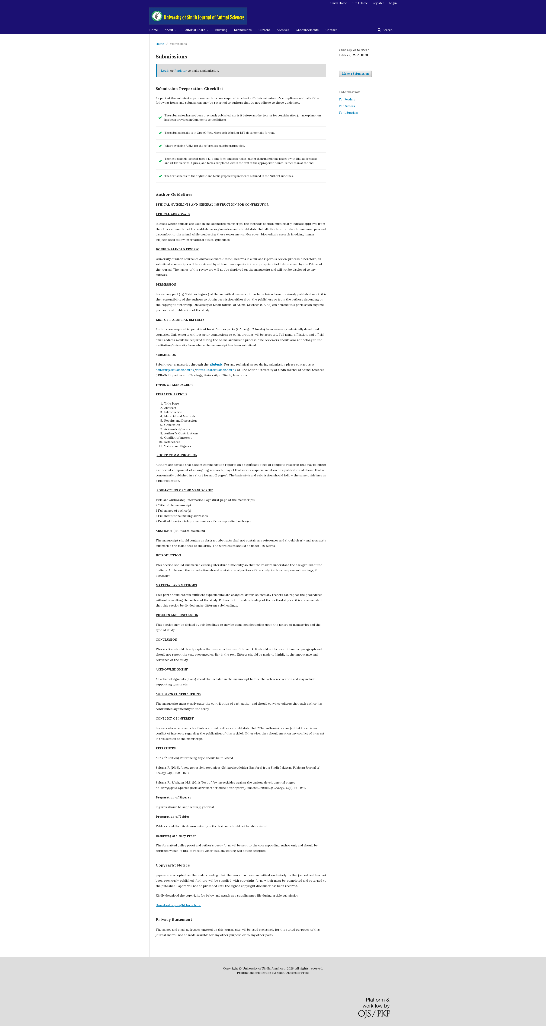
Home (153, 30)
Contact (331, 30)
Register (378, 3)
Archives (283, 30)
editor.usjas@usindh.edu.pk (175, 370)
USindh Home (337, 3)
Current (264, 30)
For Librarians (349, 113)
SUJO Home (360, 3)
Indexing (221, 30)
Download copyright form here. (178, 905)
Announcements (307, 30)
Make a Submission (355, 73)
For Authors (347, 106)
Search (387, 30)
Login (393, 3)
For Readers (347, 99)
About (169, 30)
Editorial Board (194, 30)
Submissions (243, 30)
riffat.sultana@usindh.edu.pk (216, 370)
